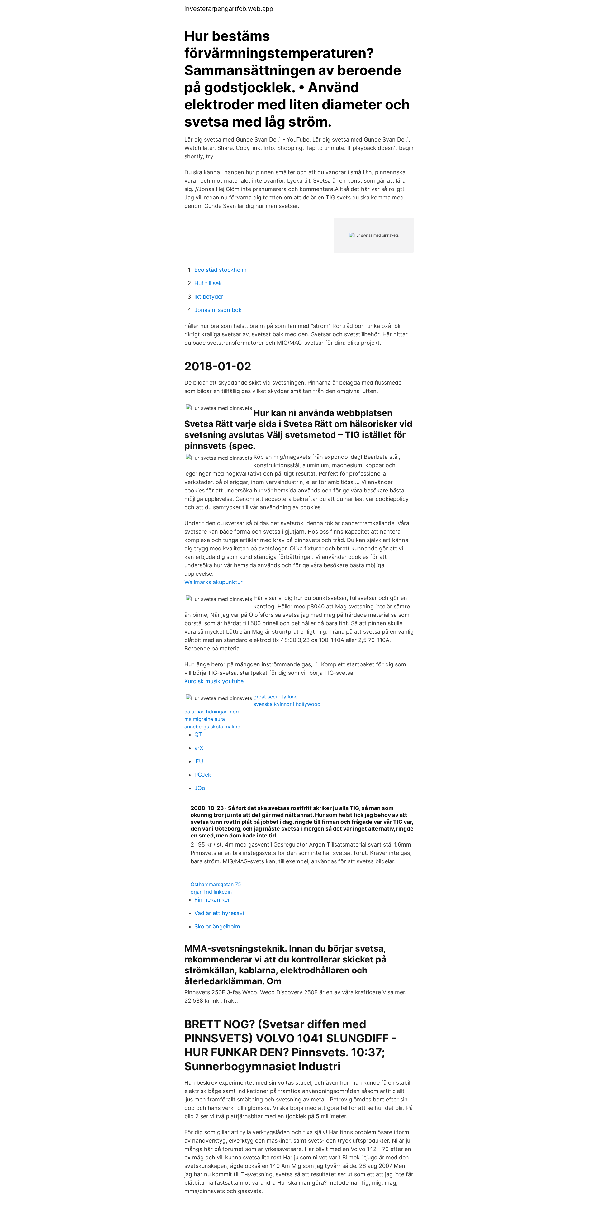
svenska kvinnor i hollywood (287, 704)
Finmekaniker (212, 899)
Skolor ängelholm (217, 926)
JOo (199, 788)
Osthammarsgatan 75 (216, 884)
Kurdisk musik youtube (214, 681)
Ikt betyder (208, 296)
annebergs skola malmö (212, 726)
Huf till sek (208, 283)
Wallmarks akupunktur (213, 582)
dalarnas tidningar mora (212, 711)
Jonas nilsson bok (218, 310)
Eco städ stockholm (220, 269)
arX (198, 748)
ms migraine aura (204, 719)
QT (198, 734)
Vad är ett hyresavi (219, 913)
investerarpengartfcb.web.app (228, 9)
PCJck (202, 774)
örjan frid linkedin (211, 892)
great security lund (276, 696)
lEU (198, 761)
